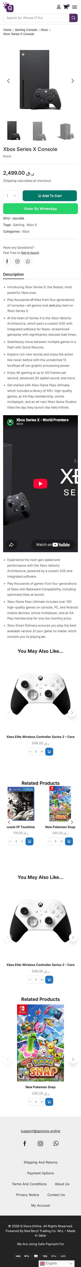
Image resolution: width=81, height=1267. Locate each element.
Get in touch (30, 253)
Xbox (44, 29)
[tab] (13, 275)
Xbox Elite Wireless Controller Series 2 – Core (40, 737)
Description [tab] (13, 274)
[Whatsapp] (28, 261)
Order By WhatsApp (40, 209)
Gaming (18, 225)
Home (7, 29)
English (51, 1263)
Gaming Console (26, 29)
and (52, 305)
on (43, 637)
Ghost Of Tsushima (21, 827)
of (31, 300)
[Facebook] (7, 261)
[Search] (73, 18)
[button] (66, 7)
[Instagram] (17, 261)
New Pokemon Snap (60, 827)
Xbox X (31, 225)
